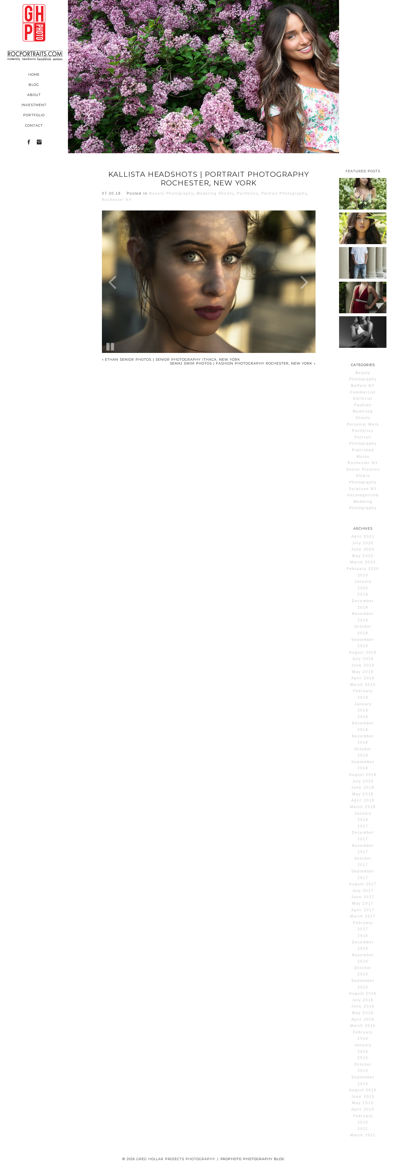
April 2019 (362, 678)
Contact (34, 125)
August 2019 (363, 652)
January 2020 (363, 584)
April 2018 (362, 800)
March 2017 (363, 916)
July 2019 (363, 659)
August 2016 (363, 993)
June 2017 (362, 897)
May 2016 (362, 1013)
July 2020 (363, 543)
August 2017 (363, 884)
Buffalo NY (363, 386)
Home (34, 74)
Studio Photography (363, 479)
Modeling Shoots (215, 193)
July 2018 (363, 781)
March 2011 (362, 1135)
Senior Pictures (363, 469)
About (34, 95)
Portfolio (34, 115)
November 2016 (363, 958)
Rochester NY (117, 200)
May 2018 (362, 794)
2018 (363, 717)
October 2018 (362, 752)
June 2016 (362, 1006)
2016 (363, 936)
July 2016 (363, 1000)
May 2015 (362, 1103)
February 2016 (362, 1035)
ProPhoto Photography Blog (252, 1159)
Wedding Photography (363, 505)
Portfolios (247, 193)
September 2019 (363, 643)
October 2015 (362, 1067)
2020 (363, 575)
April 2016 (362, 1019)
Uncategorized (363, 495)
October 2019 (362, 629)
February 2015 (362, 1119)
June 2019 (362, 665)
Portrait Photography (284, 193)
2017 (363, 826)
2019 (363, 594)
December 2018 (363, 726)
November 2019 (363, 617)
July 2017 (363, 891)
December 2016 (363, 945)
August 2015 (363, 1090)
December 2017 (363, 835)
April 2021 (362, 536)
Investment (33, 105)
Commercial (363, 392)
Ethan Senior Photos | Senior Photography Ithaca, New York (171, 359)
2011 (363, 1129)
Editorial (362, 398)
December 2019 (363, 604)
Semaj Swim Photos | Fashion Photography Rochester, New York (242, 363)
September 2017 (363, 874)
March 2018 (363, 807)
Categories (363, 365)
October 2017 (362, 861)
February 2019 (362, 694)
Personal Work (363, 424)
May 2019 (362, 672)
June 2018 (362, 787)
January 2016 (363, 1048)
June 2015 (362, 1097)
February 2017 (362, 926)
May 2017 (362, 903)
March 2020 (363, 562)
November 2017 (363, 849)
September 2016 (363, 984)
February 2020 (363, 569)
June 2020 (362, 549)
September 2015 (363, 1080)
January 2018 (363, 816)
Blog (34, 85)
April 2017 (362, 910)
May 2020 (362, 556)
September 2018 (363, 765)
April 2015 (362, 1109)
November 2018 (363, 739)
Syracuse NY (363, 489)
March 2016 (363, 1026)
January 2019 (363, 707)
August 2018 (363, 775)
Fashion (363, 405)
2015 (363, 1058)
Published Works (363, 453)
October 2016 (362, 971)
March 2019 (363, 685)
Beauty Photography (171, 193)
